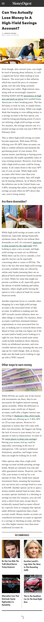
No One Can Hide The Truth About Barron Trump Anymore (10, 563)
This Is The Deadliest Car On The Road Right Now (33, 598)
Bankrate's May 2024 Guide (27, 415)
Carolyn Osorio (10, 33)
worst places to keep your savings (20, 439)
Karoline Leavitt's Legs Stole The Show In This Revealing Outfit (32, 565)
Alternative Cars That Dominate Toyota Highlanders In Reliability (10, 600)
